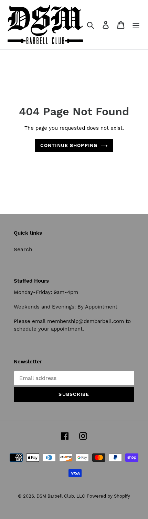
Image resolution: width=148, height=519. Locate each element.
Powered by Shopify (108, 496)
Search (23, 249)
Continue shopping (68, 145)
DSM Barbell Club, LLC (60, 496)
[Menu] (136, 24)
